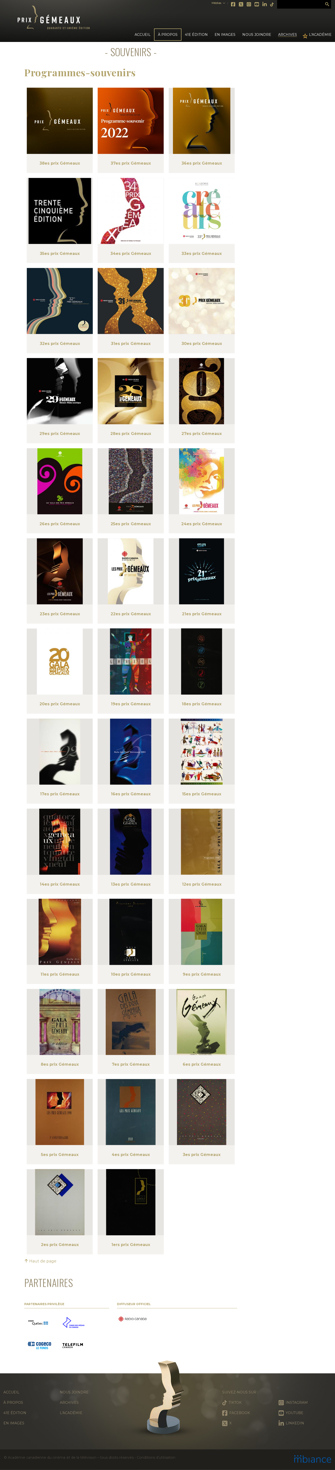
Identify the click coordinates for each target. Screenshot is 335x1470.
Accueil (143, 34)
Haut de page (42, 1261)
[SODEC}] (38, 1323)
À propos (13, 1402)
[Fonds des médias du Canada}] (73, 1323)
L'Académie (320, 34)
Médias (216, 3)
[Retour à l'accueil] (167, 1399)
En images (225, 34)
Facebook (233, 4)
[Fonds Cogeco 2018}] (39, 1346)
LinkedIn (264, 4)
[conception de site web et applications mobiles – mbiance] (312, 1459)
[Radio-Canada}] (132, 1319)
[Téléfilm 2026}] (73, 1346)
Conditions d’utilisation (156, 1457)
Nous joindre (256, 34)
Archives (287, 34)
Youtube (257, 4)
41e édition (14, 1413)
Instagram (249, 4)
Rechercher (327, 4)
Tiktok (272, 4)
